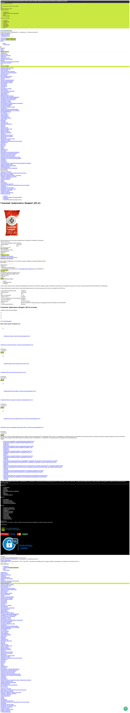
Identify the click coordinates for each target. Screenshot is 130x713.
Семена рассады (7, 518)
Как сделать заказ (7, 500)
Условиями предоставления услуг (27, 268)
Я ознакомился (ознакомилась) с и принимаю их (23, 268)
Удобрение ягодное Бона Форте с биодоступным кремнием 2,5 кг (17, 344)
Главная (5, 20)
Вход (4, 14)
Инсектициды (6, 516)
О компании (6, 21)
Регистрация (6, 15)
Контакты (5, 26)
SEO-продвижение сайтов (9, 554)
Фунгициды (6, 515)
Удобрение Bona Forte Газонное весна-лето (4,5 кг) (13, 372)
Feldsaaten (6, 198)
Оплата (5, 22)
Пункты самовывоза (6, 33)
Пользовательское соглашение (11, 491)
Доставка (5, 24)
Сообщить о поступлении (7, 256)
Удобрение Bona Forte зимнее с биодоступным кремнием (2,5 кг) (17, 399)
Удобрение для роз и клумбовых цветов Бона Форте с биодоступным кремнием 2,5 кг (22, 427)
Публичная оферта (8, 494)
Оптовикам (6, 25)
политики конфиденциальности (75, 1)
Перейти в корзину (8, 278)
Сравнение (8, 39)
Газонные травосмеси (8, 507)
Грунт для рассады (8, 512)
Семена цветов (7, 517)
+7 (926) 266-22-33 (5, 35)
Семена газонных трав (9, 509)
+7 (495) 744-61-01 (5, 481)
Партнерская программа (9, 503)
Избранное (8, 38)
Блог (4, 492)
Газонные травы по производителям (12, 197)
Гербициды (6, 513)
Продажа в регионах (8, 501)
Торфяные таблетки (8, 511)
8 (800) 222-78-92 (5, 34)
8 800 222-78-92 (14, 557)
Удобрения (6, 510)
